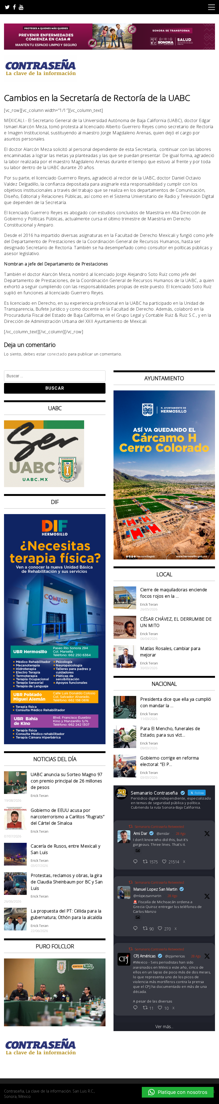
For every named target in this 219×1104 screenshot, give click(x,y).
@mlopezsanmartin (147, 896)
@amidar (163, 833)
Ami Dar (140, 833)
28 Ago (180, 833)
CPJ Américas (145, 955)
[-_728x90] (109, 48)
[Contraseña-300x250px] (44, 485)
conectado (57, 354)
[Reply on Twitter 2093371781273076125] (137, 928)
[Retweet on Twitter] (130, 826)
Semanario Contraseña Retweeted (159, 826)
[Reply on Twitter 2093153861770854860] (137, 862)
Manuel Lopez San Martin (155, 889)
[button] (178, 1092)
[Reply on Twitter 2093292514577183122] (137, 1008)
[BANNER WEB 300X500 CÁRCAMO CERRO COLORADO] (164, 558)
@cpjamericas (175, 956)
